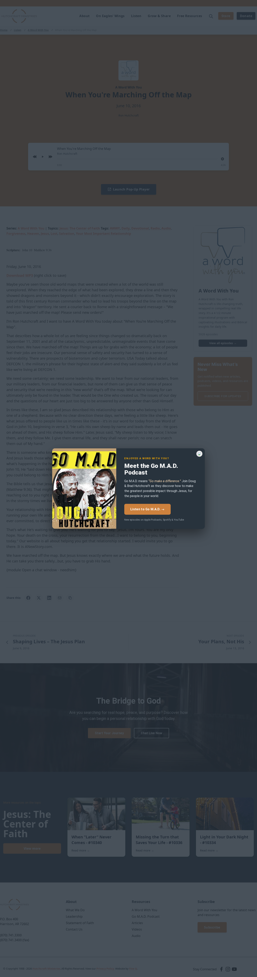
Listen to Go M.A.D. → (147, 509)
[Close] (199, 454)
